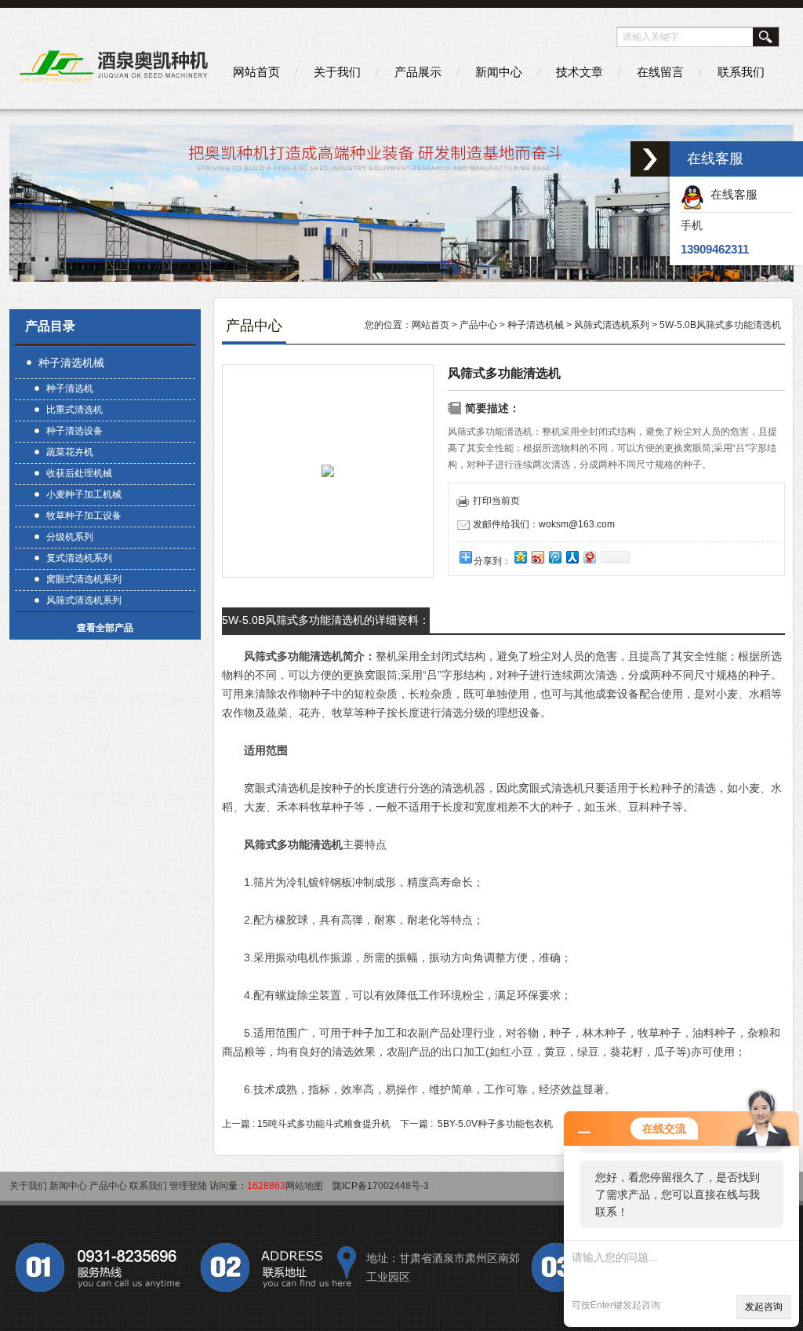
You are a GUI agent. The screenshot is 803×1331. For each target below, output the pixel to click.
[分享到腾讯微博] (554, 557)
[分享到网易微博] (589, 557)
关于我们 (337, 71)
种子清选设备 (74, 430)
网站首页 (256, 71)
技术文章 (579, 71)
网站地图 (304, 1185)
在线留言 (660, 71)
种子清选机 (69, 388)
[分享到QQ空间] (520, 557)
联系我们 (741, 71)
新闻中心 (498, 71)
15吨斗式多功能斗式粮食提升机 (324, 1123)
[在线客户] (650, 159)
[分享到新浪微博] (537, 557)
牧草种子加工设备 (84, 515)
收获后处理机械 (79, 473)
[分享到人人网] (571, 557)
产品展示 (417, 71)
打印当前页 (496, 500)
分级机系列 (69, 536)
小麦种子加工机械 (84, 494)
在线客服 (731, 194)
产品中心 (478, 324)
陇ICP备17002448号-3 (380, 1185)
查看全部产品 (105, 627)
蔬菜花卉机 (69, 452)
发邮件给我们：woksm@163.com (544, 524)
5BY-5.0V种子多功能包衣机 (495, 1123)
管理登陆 (188, 1185)
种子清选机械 (71, 362)
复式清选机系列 (79, 557)
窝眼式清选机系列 (84, 579)
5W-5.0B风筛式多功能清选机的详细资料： (326, 620)
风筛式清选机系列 (84, 600)
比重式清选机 (74, 409)
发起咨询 (764, 1306)
